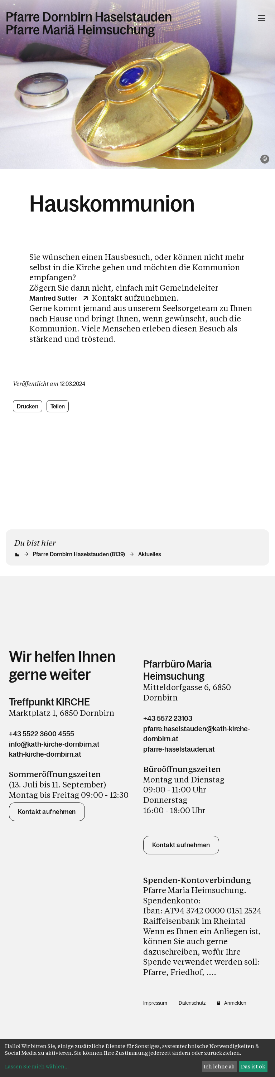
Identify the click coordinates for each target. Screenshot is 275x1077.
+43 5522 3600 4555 (41, 734)
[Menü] (261, 18)
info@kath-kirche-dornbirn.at (54, 744)
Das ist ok (253, 1066)
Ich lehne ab (219, 1066)
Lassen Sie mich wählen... (37, 1066)
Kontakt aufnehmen (47, 811)
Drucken (27, 406)
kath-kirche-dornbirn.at (45, 754)
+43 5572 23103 (167, 718)
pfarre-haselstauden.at (179, 749)
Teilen (57, 406)
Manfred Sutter (53, 298)
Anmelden (235, 1002)
